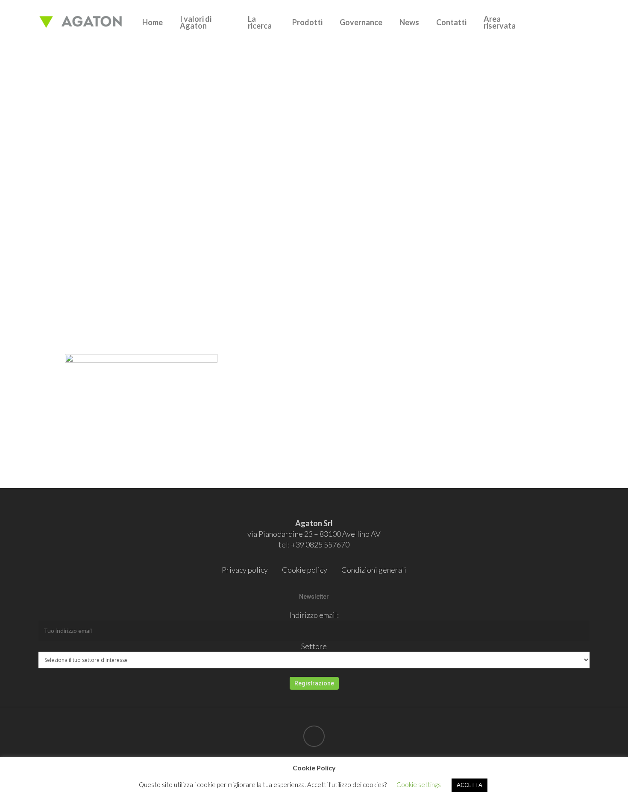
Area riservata (500, 22)
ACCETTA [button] (469, 784)
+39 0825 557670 (320, 544)
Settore (314, 646)
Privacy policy (245, 569)
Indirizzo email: (314, 615)
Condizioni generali (373, 569)
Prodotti (307, 22)
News (409, 22)
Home (152, 22)
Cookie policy (304, 569)
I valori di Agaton (195, 22)
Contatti (451, 22)
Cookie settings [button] (418, 784)
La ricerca (260, 22)
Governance (361, 22)
